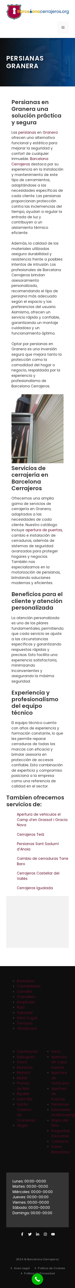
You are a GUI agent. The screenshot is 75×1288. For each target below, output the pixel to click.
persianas (27, 132)
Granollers (26, 996)
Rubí (21, 1007)
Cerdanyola (27, 1051)
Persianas (60, 1104)
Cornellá (24, 991)
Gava (22, 1062)
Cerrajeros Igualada (35, 887)
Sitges (22, 1125)
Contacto (60, 1141)
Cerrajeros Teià (31, 834)
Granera (50, 132)
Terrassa (24, 1023)
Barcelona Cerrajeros (29, 161)
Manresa (24, 1067)
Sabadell (25, 1012)
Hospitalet (26, 1002)
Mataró (23, 1072)
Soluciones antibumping (63, 1112)
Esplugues (26, 1056)
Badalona (25, 981)
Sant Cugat (27, 1017)
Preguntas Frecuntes (60, 1133)
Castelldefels (29, 986)
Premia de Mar (23, 1086)
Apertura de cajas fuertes (59, 1062)
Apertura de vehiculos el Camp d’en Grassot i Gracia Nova (42, 819)
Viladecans (27, 1028)
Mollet (22, 1078)
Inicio (56, 1051)
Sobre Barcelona (60, 1149)
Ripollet (23, 1093)
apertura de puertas (43, 530)
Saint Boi (24, 1099)
